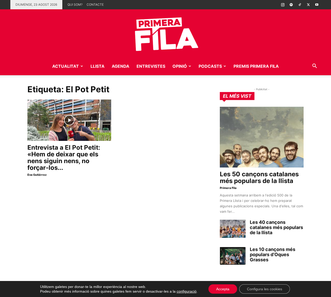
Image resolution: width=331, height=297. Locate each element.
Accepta (222, 289)
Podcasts (210, 66)
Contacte (95, 4)
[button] (314, 66)
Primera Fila (228, 188)
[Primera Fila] (165, 33)
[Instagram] (283, 4)
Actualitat (65, 66)
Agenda (120, 66)
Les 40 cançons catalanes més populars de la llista (276, 227)
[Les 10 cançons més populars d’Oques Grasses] (233, 256)
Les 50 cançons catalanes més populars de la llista (259, 177)
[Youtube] (317, 4)
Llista (97, 66)
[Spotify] (291, 4)
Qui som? (74, 4)
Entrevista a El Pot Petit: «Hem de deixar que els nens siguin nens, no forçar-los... (63, 157)
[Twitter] (308, 4)
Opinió (179, 66)
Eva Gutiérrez (37, 175)
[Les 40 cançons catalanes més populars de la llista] (233, 229)
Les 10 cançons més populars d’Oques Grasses (272, 254)
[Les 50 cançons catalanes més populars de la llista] (262, 137)
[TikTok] (300, 4)
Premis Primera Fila (256, 66)
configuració (187, 291)
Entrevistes (151, 66)
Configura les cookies (264, 289)
